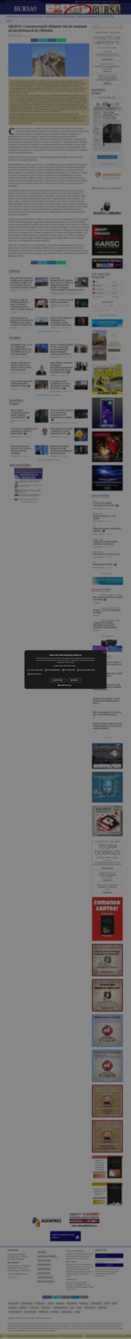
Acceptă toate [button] (58, 680)
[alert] (65, 669)
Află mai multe (69, 662)
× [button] (104, 652)
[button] (65, 666)
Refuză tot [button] (74, 680)
